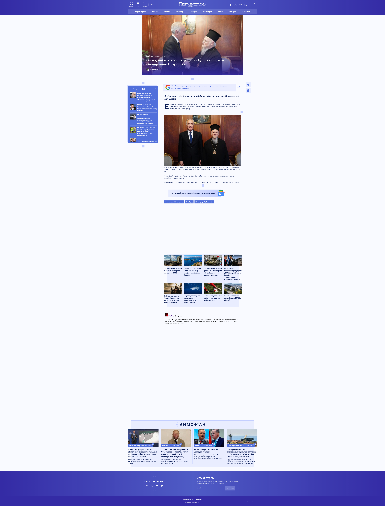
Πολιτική (179, 12)
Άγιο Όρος (189, 202)
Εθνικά (155, 12)
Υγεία (220, 12)
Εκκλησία (232, 12)
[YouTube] (241, 5)
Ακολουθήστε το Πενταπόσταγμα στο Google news (193, 193)
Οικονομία (193, 12)
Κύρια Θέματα (140, 12)
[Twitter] (236, 5)
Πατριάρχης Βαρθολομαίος (204, 202)
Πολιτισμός (207, 12)
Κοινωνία (246, 12)
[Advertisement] (203, 231)
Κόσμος (167, 12)
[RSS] (246, 5)
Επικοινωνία (198, 499)
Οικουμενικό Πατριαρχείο (174, 202)
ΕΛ (152, 5)
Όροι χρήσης (187, 499)
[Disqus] (203, 337)
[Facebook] (230, 5)
